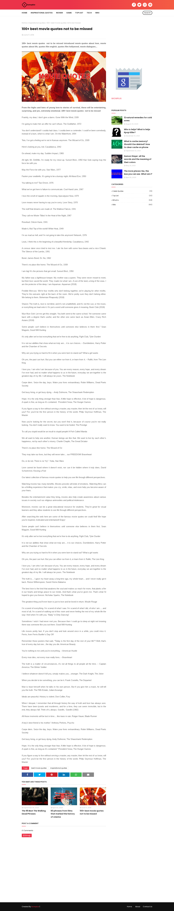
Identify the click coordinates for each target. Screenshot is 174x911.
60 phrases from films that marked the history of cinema (63, 813)
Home (24, 23)
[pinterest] (150, 5)
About (137, 906)
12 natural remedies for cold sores (138, 119)
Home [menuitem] (24, 12)
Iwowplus (35, 906)
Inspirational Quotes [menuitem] (42, 12)
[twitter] (139, 5)
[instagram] (145, 5)
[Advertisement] (131, 39)
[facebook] (134, 5)
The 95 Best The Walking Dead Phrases (34, 812)
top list (132, 195)
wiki (132, 204)
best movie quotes (39, 768)
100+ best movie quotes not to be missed (92, 812)
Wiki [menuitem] (97, 12)
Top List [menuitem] (79, 12)
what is (132, 200)
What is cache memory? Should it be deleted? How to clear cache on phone (137, 144)
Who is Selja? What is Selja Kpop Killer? (137, 131)
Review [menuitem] (59, 12)
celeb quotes (132, 191)
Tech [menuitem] (89, 12)
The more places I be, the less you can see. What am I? (138, 172)
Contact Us (147, 906)
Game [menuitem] (69, 12)
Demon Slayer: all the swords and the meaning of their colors (137, 159)
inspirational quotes (36, 23)
